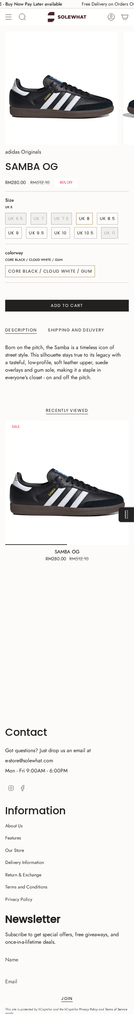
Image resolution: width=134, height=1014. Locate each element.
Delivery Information (24, 862)
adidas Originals (23, 152)
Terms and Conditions (26, 887)
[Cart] (125, 17)
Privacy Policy (18, 899)
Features (13, 838)
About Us (14, 825)
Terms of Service (116, 1009)
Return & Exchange (23, 874)
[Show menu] (8, 17)
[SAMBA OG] (67, 483)
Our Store (14, 850)
